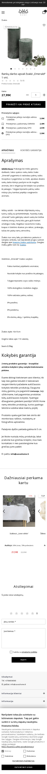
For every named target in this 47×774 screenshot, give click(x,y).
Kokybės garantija (31, 150)
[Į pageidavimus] (44, 25)
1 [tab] (11, 68)
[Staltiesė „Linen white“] (19, 511)
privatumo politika (29, 652)
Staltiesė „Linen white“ (19, 533)
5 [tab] (26, 68)
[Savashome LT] (23, 12)
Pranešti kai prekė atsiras (23, 104)
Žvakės (4, 20)
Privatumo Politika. (10, 725)
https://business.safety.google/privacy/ (18, 746)
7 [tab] (34, 68)
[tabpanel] (23, 46)
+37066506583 (10, 680)
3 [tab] (19, 68)
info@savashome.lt (18, 684)
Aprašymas (8, 150)
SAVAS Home (7, 169)
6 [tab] (30, 68)
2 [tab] (15, 68)
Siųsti (23, 660)
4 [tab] (23, 68)
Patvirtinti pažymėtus (23, 761)
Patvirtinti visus (23, 767)
